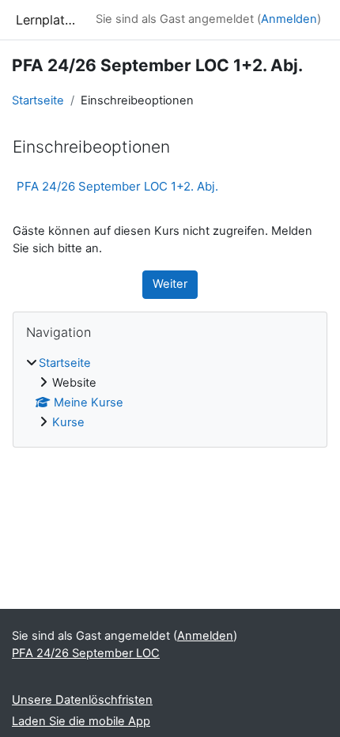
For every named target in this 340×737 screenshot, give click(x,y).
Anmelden (289, 19)
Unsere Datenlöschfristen (82, 700)
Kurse (68, 422)
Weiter (170, 284)
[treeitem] (170, 393)
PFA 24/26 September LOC (86, 653)
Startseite (38, 100)
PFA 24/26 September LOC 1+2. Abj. (117, 186)
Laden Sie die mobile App (81, 721)
